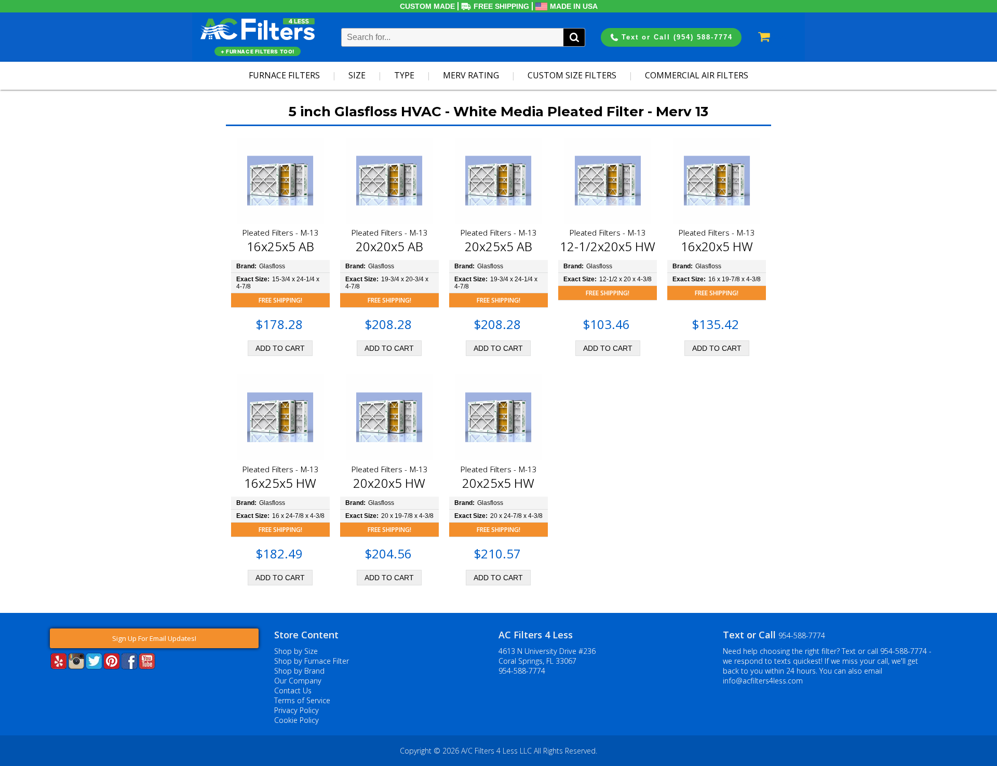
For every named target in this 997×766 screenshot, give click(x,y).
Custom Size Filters (572, 75)
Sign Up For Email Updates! (154, 638)
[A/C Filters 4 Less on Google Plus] (51, 685)
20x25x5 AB (498, 246)
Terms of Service (302, 700)
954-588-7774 (521, 671)
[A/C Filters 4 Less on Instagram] (76, 666)
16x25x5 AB (280, 246)
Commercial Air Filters (696, 75)
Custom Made (427, 6)
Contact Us (293, 690)
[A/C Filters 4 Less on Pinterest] (111, 666)
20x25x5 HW (498, 482)
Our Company (297, 681)
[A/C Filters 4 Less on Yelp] (59, 666)
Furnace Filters (284, 75)
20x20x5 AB (389, 246)
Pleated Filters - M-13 (280, 232)
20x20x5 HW (389, 482)
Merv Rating (471, 75)
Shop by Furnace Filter (311, 661)
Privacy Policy (296, 710)
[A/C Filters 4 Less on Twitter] (94, 666)
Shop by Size (296, 651)
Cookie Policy (296, 720)
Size (357, 75)
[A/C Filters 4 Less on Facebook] (129, 666)
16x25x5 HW (280, 482)
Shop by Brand (299, 671)
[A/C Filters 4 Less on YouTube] (147, 666)
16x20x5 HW (717, 246)
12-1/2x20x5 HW (607, 246)
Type (404, 75)
